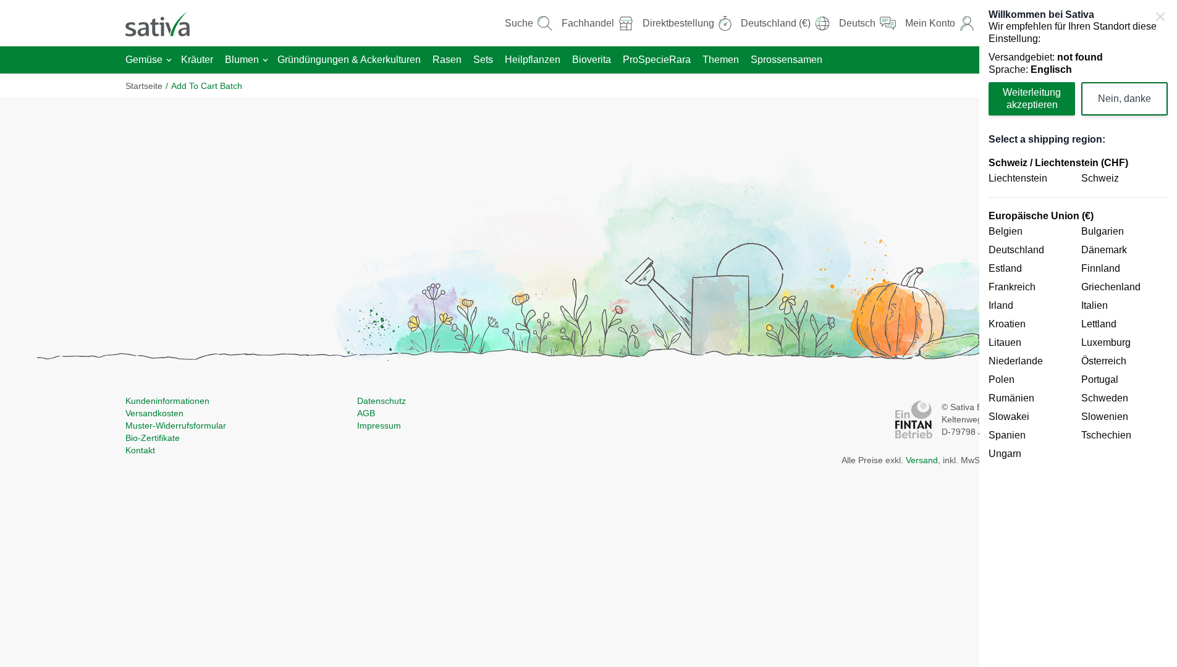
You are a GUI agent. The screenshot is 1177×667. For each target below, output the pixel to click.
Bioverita (591, 59)
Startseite (143, 86)
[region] (1078, 333)
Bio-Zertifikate (152, 438)
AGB (366, 413)
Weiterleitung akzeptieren (1032, 98)
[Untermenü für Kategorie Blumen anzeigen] (265, 60)
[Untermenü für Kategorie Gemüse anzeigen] (169, 60)
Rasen (447, 59)
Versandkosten (154, 413)
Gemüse (143, 59)
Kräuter (197, 59)
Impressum (379, 425)
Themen (720, 59)
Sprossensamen (786, 59)
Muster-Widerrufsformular (175, 425)
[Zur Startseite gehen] (165, 23)
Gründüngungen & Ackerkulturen (349, 59)
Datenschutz (381, 401)
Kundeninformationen (167, 401)
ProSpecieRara (657, 59)
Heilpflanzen (532, 59)
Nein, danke (1124, 98)
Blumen (242, 59)
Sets (483, 59)
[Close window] (1160, 16)
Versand (922, 460)
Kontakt (140, 450)
